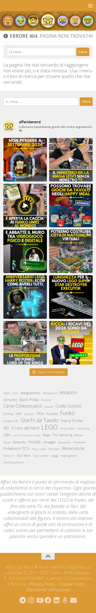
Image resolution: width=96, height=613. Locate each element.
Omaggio (49, 442)
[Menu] (90, 5)
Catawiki (48, 406)
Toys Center (41, 456)
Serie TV (9, 456)
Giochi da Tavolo (39, 420)
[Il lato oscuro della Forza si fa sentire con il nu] (71, 297)
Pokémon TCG (16, 448)
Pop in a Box (39, 449)
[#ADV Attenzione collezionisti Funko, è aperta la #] (25, 205)
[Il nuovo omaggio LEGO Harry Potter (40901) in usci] (71, 159)
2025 (15, 393)
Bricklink (46, 400)
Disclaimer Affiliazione (48, 590)
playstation (64, 442)
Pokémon (79, 442)
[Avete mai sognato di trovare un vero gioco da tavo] (71, 205)
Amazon (68, 392)
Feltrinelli (29, 414)
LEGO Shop (83, 428)
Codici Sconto (68, 406)
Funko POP (10, 421)
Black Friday (29, 399)
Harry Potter (72, 420)
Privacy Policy (42, 584)
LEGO (49, 427)
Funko (67, 413)
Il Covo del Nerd (25, 428)
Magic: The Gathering (57, 435)
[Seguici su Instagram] (31, 600)
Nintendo (19, 442)
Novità (34, 442)
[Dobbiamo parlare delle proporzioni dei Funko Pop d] (25, 343)
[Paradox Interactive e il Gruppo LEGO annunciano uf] (71, 251)
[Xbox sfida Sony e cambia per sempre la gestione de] (25, 251)
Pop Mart (54, 449)
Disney (8, 413)
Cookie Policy (71, 584)
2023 (6, 393)
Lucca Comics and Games (26, 435)
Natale (6, 442)
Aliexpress (50, 393)
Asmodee (10, 400)
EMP (19, 414)
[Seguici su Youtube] (39, 600)
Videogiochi (69, 456)
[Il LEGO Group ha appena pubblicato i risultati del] (71, 343)
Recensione (73, 448)
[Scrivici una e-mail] (73, 600)
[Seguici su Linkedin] (56, 600)
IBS (6, 428)
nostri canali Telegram (55, 494)
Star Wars (24, 455)
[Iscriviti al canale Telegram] (22, 600)
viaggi (54, 456)
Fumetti (52, 413)
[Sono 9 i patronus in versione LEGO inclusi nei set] (25, 297)
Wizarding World (13, 462)
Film (40, 413)
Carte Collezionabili (22, 406)
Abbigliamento (30, 393)
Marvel (79, 435)
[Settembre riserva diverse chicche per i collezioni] (25, 159)
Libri (6, 434)
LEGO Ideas (67, 428)
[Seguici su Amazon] (65, 600)
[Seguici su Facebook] (48, 600)
